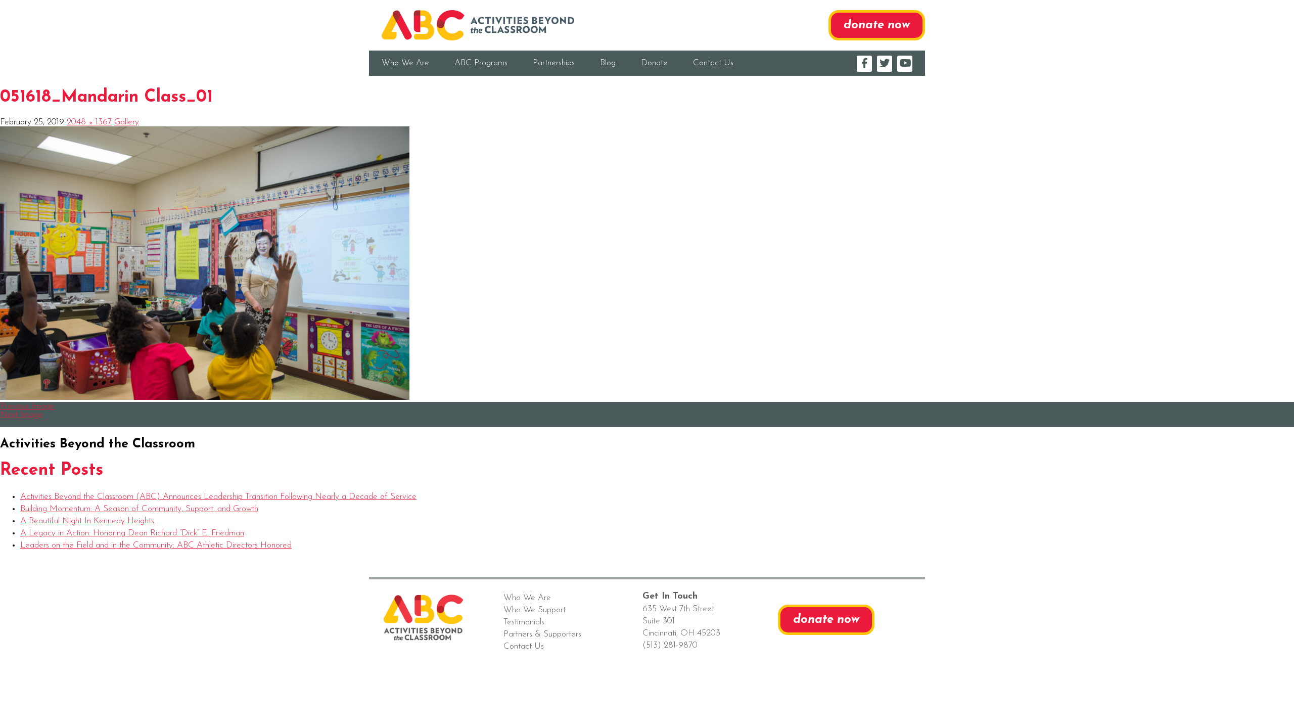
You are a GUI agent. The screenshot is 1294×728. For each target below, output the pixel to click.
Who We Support (534, 610)
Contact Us (713, 63)
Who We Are (405, 63)
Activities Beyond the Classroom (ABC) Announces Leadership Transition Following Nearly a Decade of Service (218, 496)
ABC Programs (480, 63)
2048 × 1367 (89, 122)
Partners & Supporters (542, 634)
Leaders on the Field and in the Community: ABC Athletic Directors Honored (156, 545)
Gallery (126, 122)
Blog (608, 63)
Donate (654, 63)
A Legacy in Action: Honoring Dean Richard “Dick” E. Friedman (132, 533)
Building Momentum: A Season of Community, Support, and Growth (139, 509)
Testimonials (523, 622)
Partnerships (554, 63)
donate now (877, 25)
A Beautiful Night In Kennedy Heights (87, 521)
